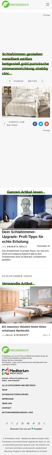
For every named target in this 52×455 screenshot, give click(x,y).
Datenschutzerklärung (15, 394)
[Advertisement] (26, 32)
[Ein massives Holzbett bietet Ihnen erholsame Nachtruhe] (26, 304)
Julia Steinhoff (17, 335)
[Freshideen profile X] (34, 423)
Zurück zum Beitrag (16, 123)
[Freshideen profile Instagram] (12, 423)
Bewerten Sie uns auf (20, 429)
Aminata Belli (17, 246)
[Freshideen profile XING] (44, 423)
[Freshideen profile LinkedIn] (39, 423)
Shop (4, 390)
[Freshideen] (15, 4)
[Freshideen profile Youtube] (28, 423)
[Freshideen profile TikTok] (17, 423)
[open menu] (47, 4)
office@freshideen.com (18, 378)
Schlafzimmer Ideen (17, 276)
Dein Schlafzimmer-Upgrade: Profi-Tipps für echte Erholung (22, 237)
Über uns (7, 403)
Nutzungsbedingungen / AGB (17, 412)
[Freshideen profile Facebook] (7, 423)
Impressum (8, 399)
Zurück (18, 81)
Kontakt (6, 408)
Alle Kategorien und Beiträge (18, 385)
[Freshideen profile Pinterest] (22, 423)
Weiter (33, 81)
